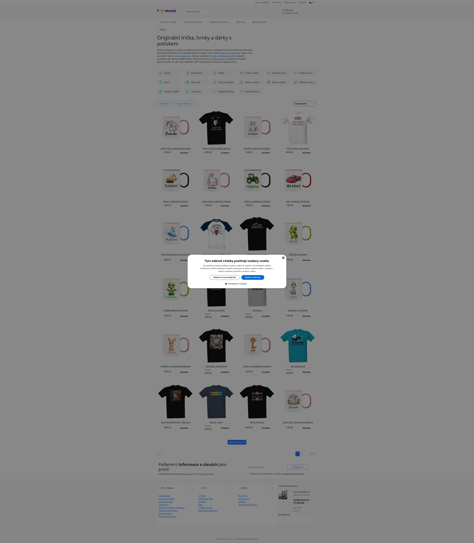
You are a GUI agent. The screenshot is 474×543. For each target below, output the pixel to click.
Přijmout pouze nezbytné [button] (225, 277)
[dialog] (237, 271)
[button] (237, 283)
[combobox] (283, 257)
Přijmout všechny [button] (253, 277)
